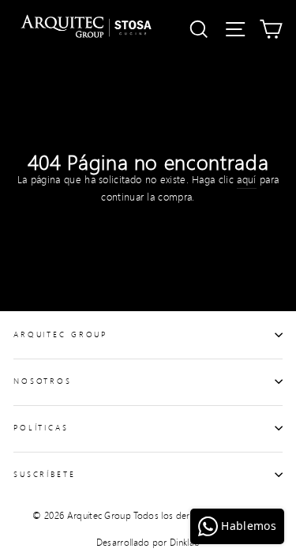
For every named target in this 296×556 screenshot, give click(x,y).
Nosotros (42, 380)
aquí (246, 179)
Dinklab (185, 542)
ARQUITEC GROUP (60, 334)
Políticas (41, 427)
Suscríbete (44, 473)
